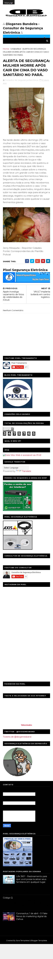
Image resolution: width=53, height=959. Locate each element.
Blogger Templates (39, 940)
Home (6, 49)
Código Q (8, 897)
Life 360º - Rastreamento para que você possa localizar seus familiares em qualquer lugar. (31, 879)
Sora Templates (22, 940)
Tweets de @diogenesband (17, 736)
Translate (26, 471)
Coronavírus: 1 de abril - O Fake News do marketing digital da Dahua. (31, 916)
